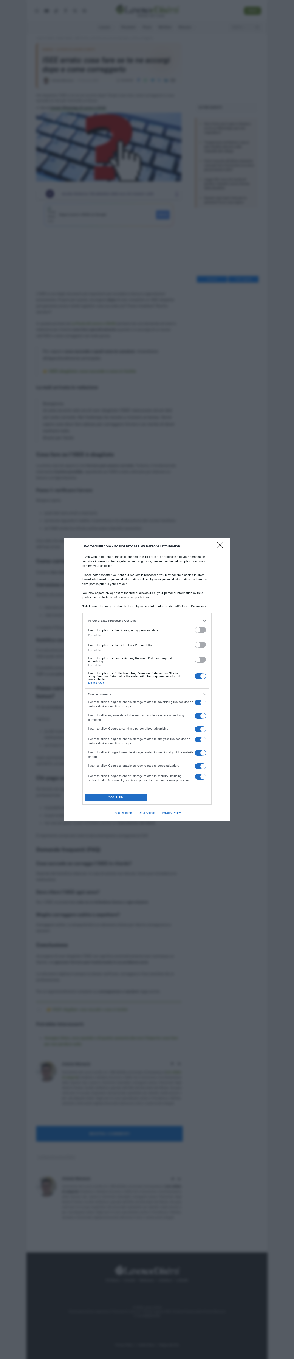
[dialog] (147, 679)
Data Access (147, 812)
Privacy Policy (171, 812)
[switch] (200, 630)
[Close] (221, 546)
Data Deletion (122, 812)
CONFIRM (116, 797)
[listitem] (147, 620)
